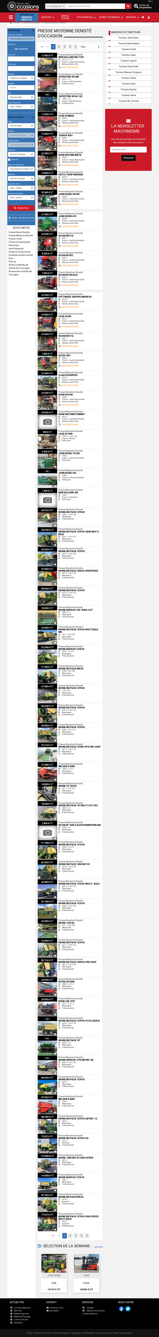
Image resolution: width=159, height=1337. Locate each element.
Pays (10, 122)
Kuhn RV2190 (43, 391)
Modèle (11, 83)
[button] (11, 17)
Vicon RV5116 (44, 232)
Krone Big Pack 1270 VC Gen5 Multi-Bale (55, 528)
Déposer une (27, 17)
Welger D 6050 (44, 1096)
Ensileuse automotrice (20, 252)
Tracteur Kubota (128, 89)
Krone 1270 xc (44, 919)
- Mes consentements (122, 1333)
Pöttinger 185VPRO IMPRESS (50, 293)
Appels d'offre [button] (65, 17)
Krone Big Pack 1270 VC (48, 704)
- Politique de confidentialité (81, 1333)
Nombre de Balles (15, 193)
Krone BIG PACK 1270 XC (48, 841)
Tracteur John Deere (128, 38)
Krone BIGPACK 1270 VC (48, 646)
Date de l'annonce (16, 165)
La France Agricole (22, 1308)
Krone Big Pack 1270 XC (48, 509)
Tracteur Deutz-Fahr (129, 66)
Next (96, 1274)
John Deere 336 (44, 469)
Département (13, 141)
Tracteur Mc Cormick (128, 101)
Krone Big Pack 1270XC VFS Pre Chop (54, 743)
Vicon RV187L (44, 252)
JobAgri (90, 1308)
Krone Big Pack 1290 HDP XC (50, 861)
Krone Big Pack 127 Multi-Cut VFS (52, 802)
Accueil (16, 23)
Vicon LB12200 (44, 978)
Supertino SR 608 (45, 73)
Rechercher (23, 208)
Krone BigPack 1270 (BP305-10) (51, 1056)
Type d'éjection (14, 103)
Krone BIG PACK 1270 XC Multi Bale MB (54, 626)
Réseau (11, 174)
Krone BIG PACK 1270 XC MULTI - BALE (54, 880)
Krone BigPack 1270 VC (48, 1174)
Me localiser (21, 48)
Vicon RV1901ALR (45, 271)
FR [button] (149, 1)
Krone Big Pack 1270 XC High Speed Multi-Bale (57, 1213)
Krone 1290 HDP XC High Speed (51, 1154)
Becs (11, 258)
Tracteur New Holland (128, 43)
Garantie (14, 159)
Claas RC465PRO (45, 372)
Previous (44, 1274)
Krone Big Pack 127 (46, 1037)
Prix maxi (12, 64)
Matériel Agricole (21, 1313)
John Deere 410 (44, 213)
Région (11, 131)
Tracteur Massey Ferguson (129, 72)
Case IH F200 (43, 430)
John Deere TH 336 (46, 450)
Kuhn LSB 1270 (44, 998)
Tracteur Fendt (128, 49)
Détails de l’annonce (55, 1269)
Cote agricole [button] (85, 17)
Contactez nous (56, 1308)
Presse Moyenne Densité (54, 23)
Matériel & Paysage (22, 1316)
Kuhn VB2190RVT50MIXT (48, 411)
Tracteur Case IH (128, 60)
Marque (11, 74)
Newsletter (54, 1311)
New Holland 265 (45, 489)
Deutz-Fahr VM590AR (47, 171)
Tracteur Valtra (128, 78)
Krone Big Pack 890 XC (47, 665)
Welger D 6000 (44, 763)
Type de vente (14, 184)
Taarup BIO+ (43, 132)
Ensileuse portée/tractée (21, 255)
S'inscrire (128, 157)
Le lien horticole (21, 1319)
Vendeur (11, 150)
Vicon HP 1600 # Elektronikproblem (53, 822)
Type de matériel (15, 35)
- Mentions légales (61, 1333)
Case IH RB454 (44, 113)
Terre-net (17, 1311)
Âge (9, 93)
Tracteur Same (128, 95)
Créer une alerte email (23, 218)
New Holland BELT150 (47, 54)
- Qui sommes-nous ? (103, 1333)
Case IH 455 (43, 313)
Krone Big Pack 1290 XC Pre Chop (52, 959)
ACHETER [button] (46, 17)
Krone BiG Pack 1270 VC (48, 939)
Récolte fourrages (32, 23)
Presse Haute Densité (19, 232)
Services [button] (131, 17)
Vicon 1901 (43, 352)
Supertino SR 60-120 (46, 93)
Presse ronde (15, 238)
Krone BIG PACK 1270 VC (48, 1076)
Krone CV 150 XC (45, 783)
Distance (12, 44)
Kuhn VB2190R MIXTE (47, 152)
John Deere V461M (46, 191)
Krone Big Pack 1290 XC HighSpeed (53, 567)
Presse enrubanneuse (19, 242)
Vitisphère (18, 1322)
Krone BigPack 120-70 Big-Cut (50, 606)
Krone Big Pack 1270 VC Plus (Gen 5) (53, 1017)
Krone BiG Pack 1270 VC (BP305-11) (53, 1115)
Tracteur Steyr (129, 83)
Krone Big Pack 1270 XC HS (49, 1135)
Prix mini (11, 55)
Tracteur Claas (128, 55)
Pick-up (12, 261)
